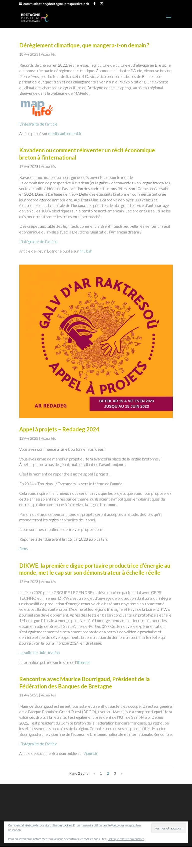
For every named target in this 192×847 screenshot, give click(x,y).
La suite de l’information (39, 652)
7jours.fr (91, 753)
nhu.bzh (86, 251)
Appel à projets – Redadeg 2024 (59, 429)
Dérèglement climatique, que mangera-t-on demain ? (84, 45)
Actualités (48, 54)
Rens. (23, 548)
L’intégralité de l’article (38, 124)
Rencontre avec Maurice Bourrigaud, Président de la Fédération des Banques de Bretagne (84, 683)
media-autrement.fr (65, 133)
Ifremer (83, 662)
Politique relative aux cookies (126, 839)
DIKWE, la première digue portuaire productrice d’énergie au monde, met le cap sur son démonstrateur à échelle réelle (94, 569)
